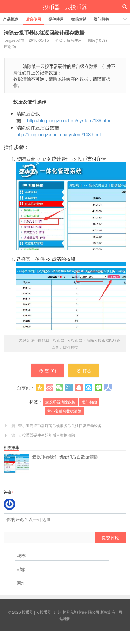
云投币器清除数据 (60, 401)
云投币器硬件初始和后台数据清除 (46, 435)
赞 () (50, 370)
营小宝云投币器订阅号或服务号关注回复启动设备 (60, 425)
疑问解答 (101, 19)
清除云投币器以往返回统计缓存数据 (44, 32)
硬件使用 (56, 19)
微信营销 (78, 19)
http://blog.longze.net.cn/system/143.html (58, 134)
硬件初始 (89, 401)
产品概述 (10, 19)
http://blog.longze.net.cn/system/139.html (69, 120)
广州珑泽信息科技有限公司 (76, 612)
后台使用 (33, 19)
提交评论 (110, 537)
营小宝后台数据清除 (64, 411)
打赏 (86, 370)
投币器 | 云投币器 (65, 7)
